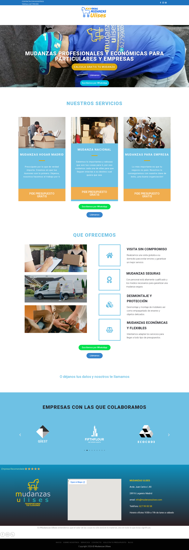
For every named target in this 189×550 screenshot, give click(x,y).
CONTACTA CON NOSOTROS (33, 1)
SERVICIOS (84, 22)
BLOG (134, 22)
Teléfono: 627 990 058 (30, 4)
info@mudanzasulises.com (149, 499)
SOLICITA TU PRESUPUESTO (117, 22)
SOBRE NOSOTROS (68, 22)
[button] (20, 434)
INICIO (55, 22)
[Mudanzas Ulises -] (94, 12)
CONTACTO (98, 22)
